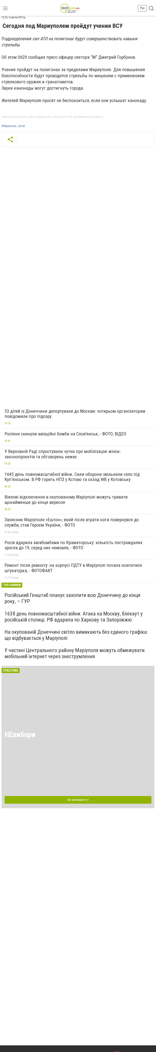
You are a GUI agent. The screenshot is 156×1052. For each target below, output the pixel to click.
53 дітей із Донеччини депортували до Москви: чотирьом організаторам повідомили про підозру (75, 414)
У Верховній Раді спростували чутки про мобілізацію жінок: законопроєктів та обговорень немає (63, 454)
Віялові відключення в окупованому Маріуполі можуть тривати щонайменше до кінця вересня (66, 499)
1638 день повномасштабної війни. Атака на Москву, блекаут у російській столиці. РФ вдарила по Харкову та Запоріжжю (74, 616)
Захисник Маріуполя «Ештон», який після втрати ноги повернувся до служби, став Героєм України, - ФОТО (72, 522)
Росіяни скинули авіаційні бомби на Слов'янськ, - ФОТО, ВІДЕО (65, 434)
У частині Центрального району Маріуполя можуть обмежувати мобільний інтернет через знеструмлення (75, 653)
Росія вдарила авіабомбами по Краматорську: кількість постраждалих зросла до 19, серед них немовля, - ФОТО (73, 545)
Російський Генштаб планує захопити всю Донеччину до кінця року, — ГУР (72, 598)
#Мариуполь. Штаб (13, 126)
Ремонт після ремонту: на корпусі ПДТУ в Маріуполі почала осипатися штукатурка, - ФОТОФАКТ (73, 568)
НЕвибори (20, 734)
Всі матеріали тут (78, 800)
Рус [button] (142, 8)
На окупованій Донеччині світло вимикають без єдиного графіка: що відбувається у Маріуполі (76, 635)
